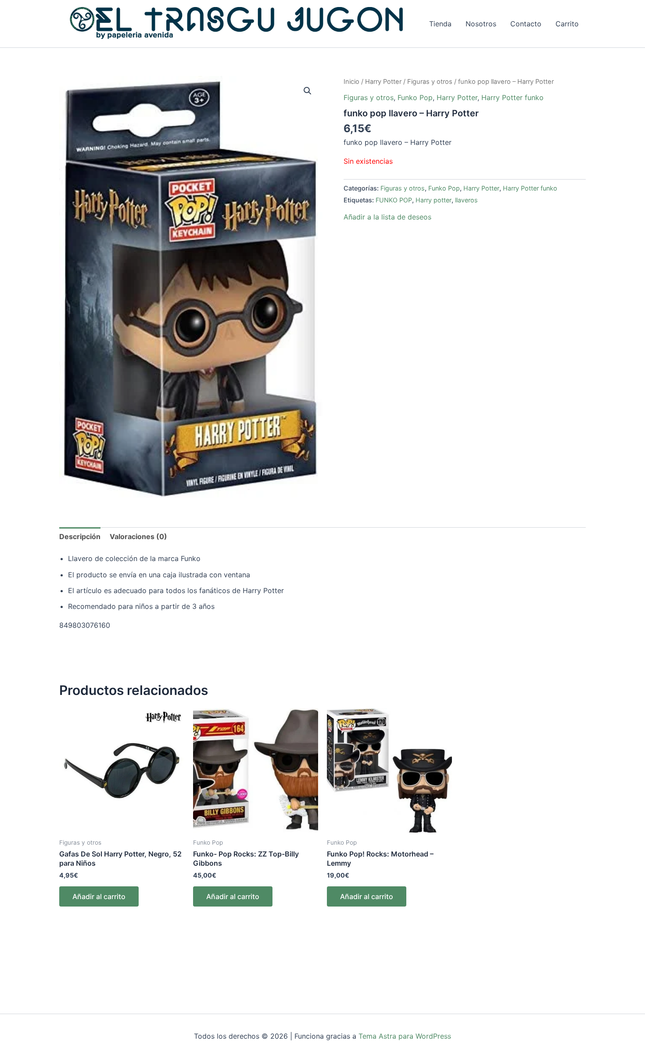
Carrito (567, 23)
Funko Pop (415, 97)
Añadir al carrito (98, 896)
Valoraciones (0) (138, 536)
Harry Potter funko (512, 97)
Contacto (525, 23)
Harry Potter (383, 82)
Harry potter (434, 200)
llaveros (466, 200)
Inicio (351, 82)
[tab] (79, 536)
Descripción (79, 536)
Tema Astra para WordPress (404, 1036)
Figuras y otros (429, 82)
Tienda (440, 23)
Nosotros (481, 23)
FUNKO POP (394, 200)
